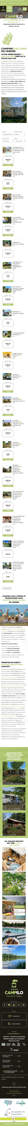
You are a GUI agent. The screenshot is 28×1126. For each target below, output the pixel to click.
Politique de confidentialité (14, 1093)
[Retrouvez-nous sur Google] (24, 1005)
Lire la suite (7, 773)
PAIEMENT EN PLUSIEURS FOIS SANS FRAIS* (12, 0)
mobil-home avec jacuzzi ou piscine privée (12, 706)
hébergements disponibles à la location (13, 686)
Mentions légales (14, 1091)
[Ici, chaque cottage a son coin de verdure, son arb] (14, 884)
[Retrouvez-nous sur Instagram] (9, 1005)
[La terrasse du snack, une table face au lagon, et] (14, 932)
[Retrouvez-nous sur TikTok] (19, 1005)
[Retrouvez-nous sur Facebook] (4, 1005)
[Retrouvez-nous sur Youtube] (14, 1005)
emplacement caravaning (8, 716)
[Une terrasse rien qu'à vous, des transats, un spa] (14, 859)
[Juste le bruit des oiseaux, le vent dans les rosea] (14, 957)
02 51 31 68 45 (20, 9)
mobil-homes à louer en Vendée (10, 677)
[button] (9, 120)
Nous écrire (16, 1016)
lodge (18, 708)
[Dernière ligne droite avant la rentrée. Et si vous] (14, 908)
